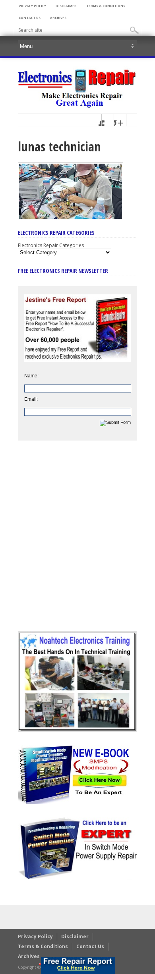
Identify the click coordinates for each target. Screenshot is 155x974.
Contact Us (30, 17)
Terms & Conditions (105, 6)
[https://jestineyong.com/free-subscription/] (77, 965)
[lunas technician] (70, 218)
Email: (31, 399)
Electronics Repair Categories (51, 245)
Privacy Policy (32, 6)
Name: (31, 376)
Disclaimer (66, 6)
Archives (58, 17)
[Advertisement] (77, 541)
